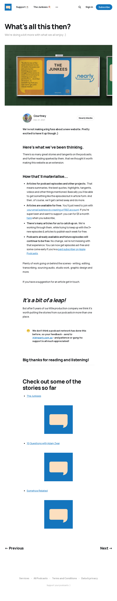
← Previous (14, 548)
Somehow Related (37, 490)
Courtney (40, 116)
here (29, 218)
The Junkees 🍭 (42, 7)
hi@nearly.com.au (42, 337)
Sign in (89, 7)
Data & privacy (89, 578)
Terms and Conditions (64, 578)
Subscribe (104, 7)
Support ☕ (22, 7)
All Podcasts (41, 578)
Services (24, 578)
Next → (106, 548)
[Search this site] (80, 7)
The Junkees (34, 396)
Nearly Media (85, 117)
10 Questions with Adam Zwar (43, 443)
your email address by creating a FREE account (53, 209)
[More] (57, 7)
